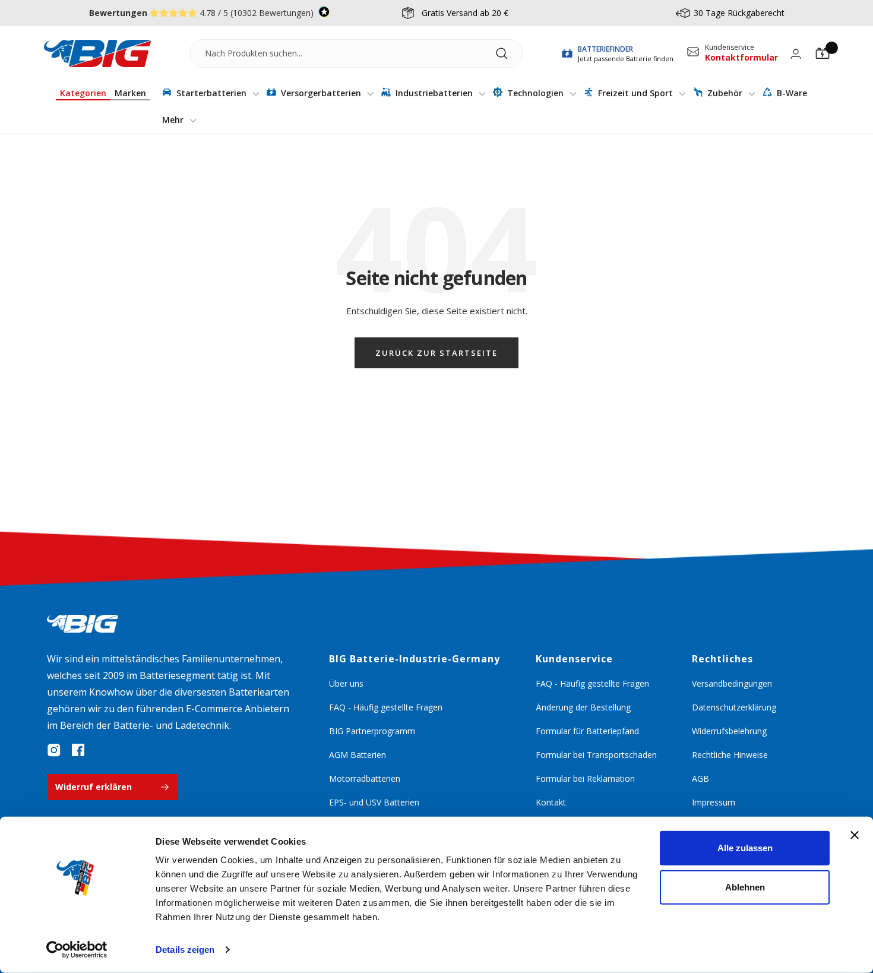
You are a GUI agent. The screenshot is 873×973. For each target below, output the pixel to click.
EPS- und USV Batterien (374, 802)
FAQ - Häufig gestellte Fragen (385, 707)
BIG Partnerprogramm (372, 731)
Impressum (713, 802)
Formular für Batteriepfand (587, 731)
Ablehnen (745, 887)
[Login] (795, 54)
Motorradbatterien (364, 778)
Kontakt (551, 802)
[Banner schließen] (854, 835)
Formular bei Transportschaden (596, 754)
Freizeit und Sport (635, 93)
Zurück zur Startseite (436, 353)
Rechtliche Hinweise (730, 754)
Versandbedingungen (732, 683)
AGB (700, 778)
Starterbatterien (211, 93)
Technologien (535, 93)
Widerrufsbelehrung (729, 731)
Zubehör (725, 93)
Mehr (174, 119)
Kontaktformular (741, 57)
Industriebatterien (434, 93)
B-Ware (790, 93)
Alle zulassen (745, 848)
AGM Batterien (357, 754)
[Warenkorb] (822, 53)
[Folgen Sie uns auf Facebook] (78, 750)
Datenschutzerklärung (734, 707)
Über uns (346, 683)
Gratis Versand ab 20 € (465, 12)
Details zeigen (185, 949)
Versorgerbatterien (321, 93)
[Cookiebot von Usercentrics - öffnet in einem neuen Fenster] (77, 950)
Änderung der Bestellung (583, 707)
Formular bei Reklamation (585, 778)
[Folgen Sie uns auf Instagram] (54, 750)
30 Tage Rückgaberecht (739, 12)
